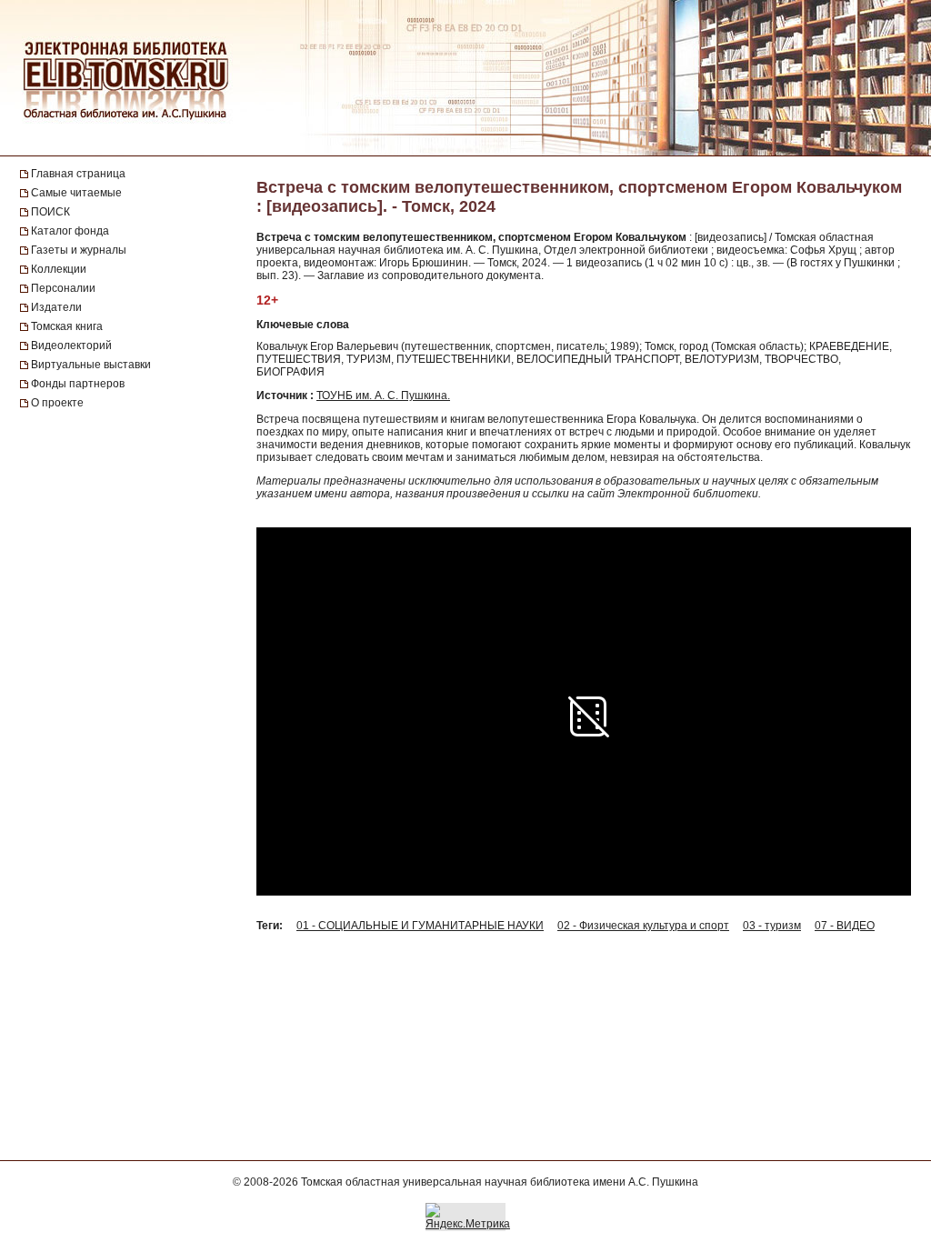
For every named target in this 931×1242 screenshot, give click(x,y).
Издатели (56, 307)
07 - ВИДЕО (845, 925)
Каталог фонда (70, 231)
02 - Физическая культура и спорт (643, 925)
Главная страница (78, 173)
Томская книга (67, 326)
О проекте (57, 402)
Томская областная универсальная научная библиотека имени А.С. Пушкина (499, 1182)
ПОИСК (50, 211)
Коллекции (58, 269)
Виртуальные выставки (91, 364)
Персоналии (63, 288)
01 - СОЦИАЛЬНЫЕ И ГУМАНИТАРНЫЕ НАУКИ (420, 925)
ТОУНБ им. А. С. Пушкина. (383, 395)
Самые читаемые (76, 192)
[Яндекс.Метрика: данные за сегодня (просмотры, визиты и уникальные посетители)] (467, 1216)
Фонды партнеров (78, 383)
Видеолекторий (71, 345)
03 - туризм (772, 925)
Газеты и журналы (78, 250)
